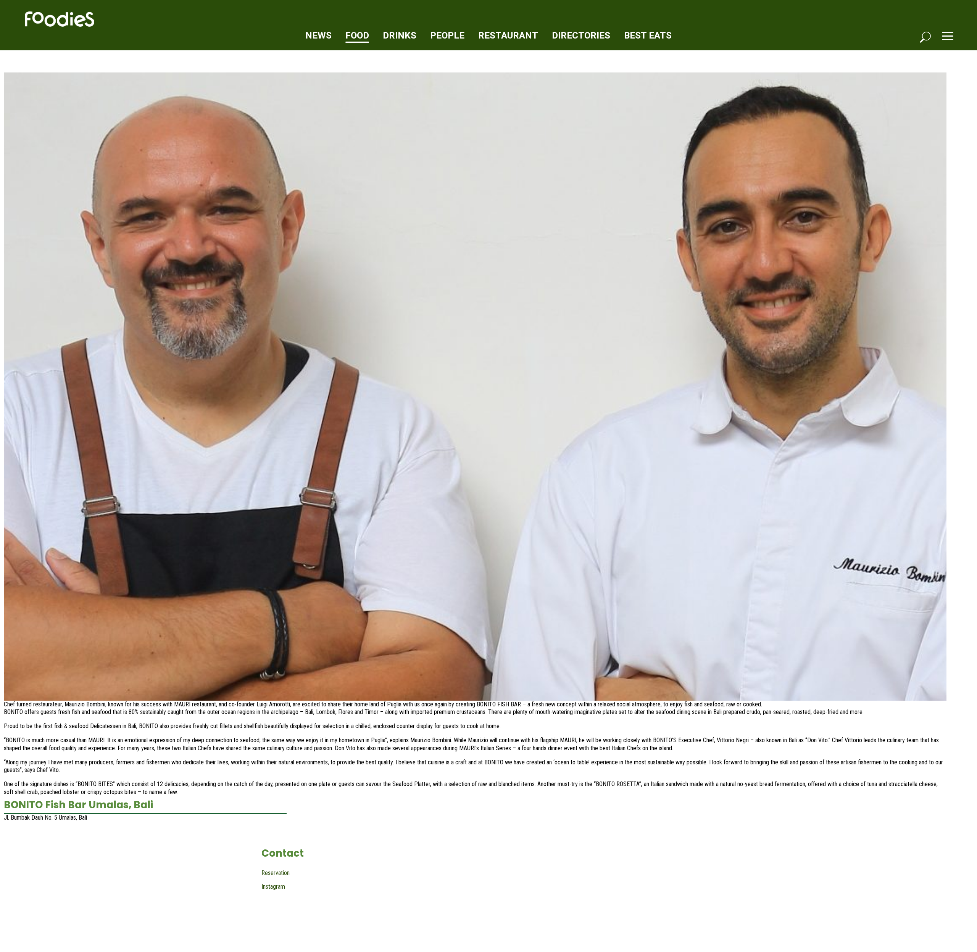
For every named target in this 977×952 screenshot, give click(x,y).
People (447, 35)
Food (357, 35)
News (318, 35)
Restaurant (508, 35)
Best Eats (648, 35)
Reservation (275, 872)
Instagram (273, 886)
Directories (581, 35)
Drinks (399, 35)
